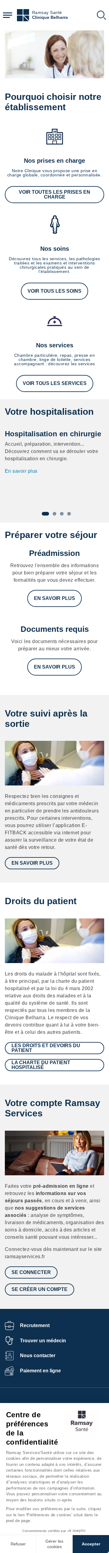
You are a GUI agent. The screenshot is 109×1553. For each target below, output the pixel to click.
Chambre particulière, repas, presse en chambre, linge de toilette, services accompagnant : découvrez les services (54, 359)
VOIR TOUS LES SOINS (54, 291)
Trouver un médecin (43, 1340)
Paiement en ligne (40, 1370)
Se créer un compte (40, 1289)
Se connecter (31, 1272)
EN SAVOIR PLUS (54, 598)
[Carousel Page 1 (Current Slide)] (45, 514)
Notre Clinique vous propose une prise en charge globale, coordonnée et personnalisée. (54, 172)
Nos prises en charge (54, 160)
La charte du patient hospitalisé (41, 1065)
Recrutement (35, 1325)
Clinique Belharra (50, 17)
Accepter (91, 1543)
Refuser (18, 1543)
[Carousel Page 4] (69, 514)
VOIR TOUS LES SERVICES (55, 383)
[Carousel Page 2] (54, 514)
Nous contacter (37, 1355)
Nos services (54, 345)
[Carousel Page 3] (62, 514)
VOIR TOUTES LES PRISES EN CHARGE (54, 194)
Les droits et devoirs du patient (46, 1048)
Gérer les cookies (54, 1544)
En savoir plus (21, 471)
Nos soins (54, 248)
